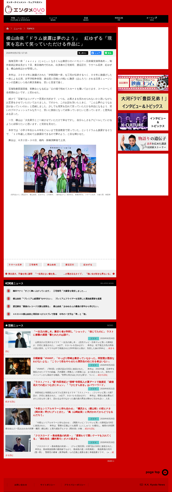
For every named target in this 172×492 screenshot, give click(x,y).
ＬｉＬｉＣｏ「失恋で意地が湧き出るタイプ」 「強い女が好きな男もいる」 (76, 274)
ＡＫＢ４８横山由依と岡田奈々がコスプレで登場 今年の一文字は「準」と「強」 (50, 314)
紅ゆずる (88, 265)
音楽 (86, 19)
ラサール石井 (15, 265)
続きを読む (103, 375)
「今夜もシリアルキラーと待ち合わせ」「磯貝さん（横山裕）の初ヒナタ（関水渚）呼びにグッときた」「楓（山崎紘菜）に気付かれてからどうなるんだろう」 (73, 411)
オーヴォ (150, 19)
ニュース (53, 19)
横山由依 (51, 265)
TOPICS (30, 29)
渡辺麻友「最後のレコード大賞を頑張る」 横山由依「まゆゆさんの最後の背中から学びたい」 (56, 306)
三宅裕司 (33, 265)
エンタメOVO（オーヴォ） (25, 9)
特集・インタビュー (20, 19)
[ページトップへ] (157, 475)
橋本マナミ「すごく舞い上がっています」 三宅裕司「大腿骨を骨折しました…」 (50, 291)
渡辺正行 (70, 265)
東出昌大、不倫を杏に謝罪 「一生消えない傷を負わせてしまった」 (39, 274)
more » (111, 461)
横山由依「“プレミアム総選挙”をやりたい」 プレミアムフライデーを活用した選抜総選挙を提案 (57, 298)
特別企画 (119, 19)
